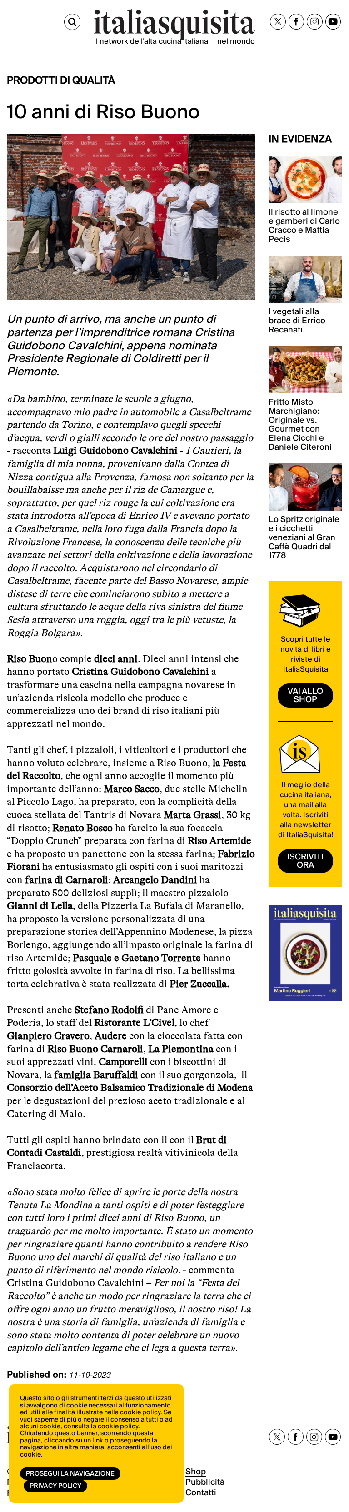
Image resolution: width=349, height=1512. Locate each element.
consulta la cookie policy (101, 1426)
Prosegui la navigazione (70, 1473)
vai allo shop (305, 695)
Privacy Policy (55, 1486)
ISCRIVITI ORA (305, 861)
